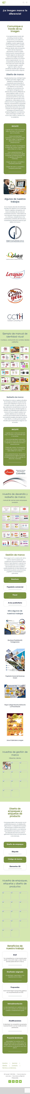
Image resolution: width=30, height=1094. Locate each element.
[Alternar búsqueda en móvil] (23, 2)
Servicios (14, 1063)
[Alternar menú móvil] (27, 2)
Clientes (4, 1065)
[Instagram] (13, 1081)
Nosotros (4, 1063)
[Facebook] (9, 1081)
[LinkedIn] (16, 1081)
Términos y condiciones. (9, 1068)
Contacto (15, 1065)
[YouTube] (20, 1081)
